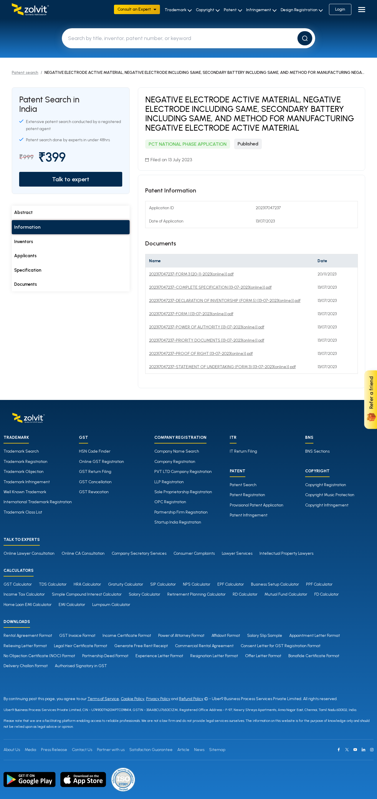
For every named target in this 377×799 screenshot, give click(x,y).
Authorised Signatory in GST (81, 665)
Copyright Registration (325, 484)
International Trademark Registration (38, 501)
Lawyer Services (237, 553)
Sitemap (217, 749)
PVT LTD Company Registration (183, 471)
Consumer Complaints (194, 553)
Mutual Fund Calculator (285, 594)
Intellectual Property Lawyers (286, 553)
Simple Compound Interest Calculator (87, 594)
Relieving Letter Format (25, 645)
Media (30, 749)
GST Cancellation (95, 481)
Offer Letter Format (263, 655)
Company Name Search (176, 451)
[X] (347, 749)
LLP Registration (169, 481)
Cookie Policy (132, 698)
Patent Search (243, 484)
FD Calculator (326, 594)
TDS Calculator (53, 584)
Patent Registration (247, 494)
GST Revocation (94, 491)
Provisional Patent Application (256, 505)
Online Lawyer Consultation (29, 553)
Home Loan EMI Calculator (28, 604)
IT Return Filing (243, 451)
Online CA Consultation (83, 553)
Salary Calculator (144, 594)
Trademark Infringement (27, 481)
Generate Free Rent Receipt (141, 645)
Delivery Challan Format (26, 665)
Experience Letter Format (159, 655)
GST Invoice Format (77, 635)
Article (183, 749)
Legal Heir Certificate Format (80, 645)
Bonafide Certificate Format (313, 655)
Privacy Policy (158, 698)
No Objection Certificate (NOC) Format (39, 655)
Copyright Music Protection (329, 494)
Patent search (25, 72)
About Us (12, 749)
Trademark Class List (23, 512)
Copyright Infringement (326, 505)
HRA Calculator (87, 584)
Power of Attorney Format (181, 635)
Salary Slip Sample (264, 635)
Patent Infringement (248, 515)
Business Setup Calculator (275, 584)
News (199, 749)
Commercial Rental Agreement (204, 645)
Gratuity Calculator (125, 584)
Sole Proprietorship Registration (183, 491)
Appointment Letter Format (314, 635)
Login (340, 9)
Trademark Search (21, 451)
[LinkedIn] (363, 749)
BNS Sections (317, 451)
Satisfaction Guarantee (151, 749)
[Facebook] (338, 749)
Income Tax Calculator (24, 594)
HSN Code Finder (94, 451)
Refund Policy (191, 698)
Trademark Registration (25, 461)
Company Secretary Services (139, 553)
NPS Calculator (196, 584)
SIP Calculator (163, 584)
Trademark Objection (24, 471)
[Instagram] (371, 749)
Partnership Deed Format (105, 655)
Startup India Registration (177, 522)
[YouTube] (355, 749)
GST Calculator (18, 584)
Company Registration (174, 461)
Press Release (54, 749)
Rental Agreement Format (28, 635)
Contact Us (82, 749)
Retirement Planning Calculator (196, 594)
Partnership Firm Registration (181, 512)
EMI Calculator (72, 604)
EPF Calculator (230, 584)
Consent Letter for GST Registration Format (280, 645)
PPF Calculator (319, 584)
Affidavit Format (225, 635)
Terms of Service (103, 698)
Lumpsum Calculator (111, 604)
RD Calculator (245, 594)
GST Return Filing (95, 471)
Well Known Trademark (25, 491)
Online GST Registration (101, 461)
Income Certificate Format (126, 635)
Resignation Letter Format (214, 655)
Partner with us (111, 749)
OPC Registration (170, 501)
